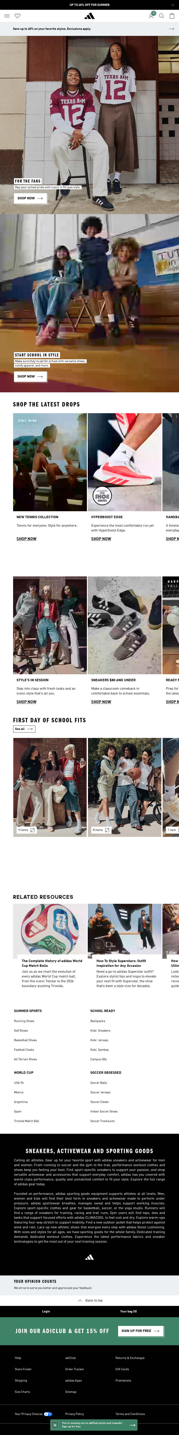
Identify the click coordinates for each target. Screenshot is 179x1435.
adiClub (70, 1358)
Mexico (18, 1092)
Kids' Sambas (99, 1049)
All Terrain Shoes (25, 1059)
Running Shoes (24, 1021)
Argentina (21, 1102)
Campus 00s (98, 1059)
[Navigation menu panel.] (7, 16)
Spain (18, 1111)
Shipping (21, 1380)
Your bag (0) (128, 1311)
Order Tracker (74, 1369)
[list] (89, 479)
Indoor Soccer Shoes (104, 1111)
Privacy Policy (74, 1414)
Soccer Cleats (99, 1102)
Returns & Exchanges (130, 1358)
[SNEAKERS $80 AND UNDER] (125, 642)
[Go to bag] (172, 16)
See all (20, 729)
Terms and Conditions (130, 1414)
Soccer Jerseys (100, 1092)
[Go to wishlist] (17, 16)
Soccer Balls (98, 1082)
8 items (98, 830)
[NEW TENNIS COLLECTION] (50, 479)
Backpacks (97, 1021)
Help (18, 1358)
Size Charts (22, 1391)
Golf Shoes (21, 1030)
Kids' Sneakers (100, 1030)
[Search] (161, 16)
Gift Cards (122, 1369)
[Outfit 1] (50, 787)
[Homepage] (89, 17)
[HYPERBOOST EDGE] (125, 479)
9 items (23, 830)
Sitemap (70, 1391)
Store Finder (23, 1369)
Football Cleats (24, 1049)
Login (46, 1311)
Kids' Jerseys (99, 1040)
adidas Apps (73, 1380)
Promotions (123, 1380)
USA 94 (19, 1082)
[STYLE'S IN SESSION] (50, 642)
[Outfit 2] (125, 787)
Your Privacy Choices (29, 1414)
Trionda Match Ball (26, 1121)
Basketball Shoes (25, 1040)
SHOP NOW (26, 539)
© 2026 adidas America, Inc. (89, 1429)
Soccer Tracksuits (102, 1121)
